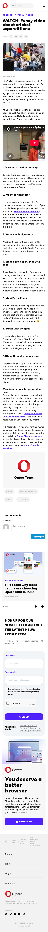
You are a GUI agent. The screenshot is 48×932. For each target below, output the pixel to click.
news (9, 499)
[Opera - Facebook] (6, 914)
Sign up (24, 717)
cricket (10, 492)
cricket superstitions (28, 492)
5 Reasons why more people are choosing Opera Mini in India (20, 588)
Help (7, 863)
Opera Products (14, 580)
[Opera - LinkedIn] (19, 914)
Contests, (9, 15)
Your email (10, 672)
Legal (8, 873)
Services (9, 854)
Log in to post (38, 537)
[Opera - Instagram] (23, 914)
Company (10, 883)
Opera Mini (24, 499)
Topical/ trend (24, 15)
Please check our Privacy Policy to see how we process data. (31, 728)
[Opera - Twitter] (10, 914)
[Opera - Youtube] (15, 914)
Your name (10, 655)
